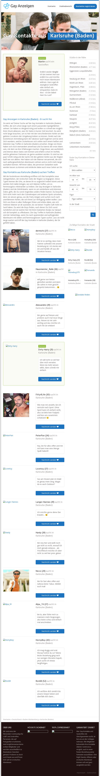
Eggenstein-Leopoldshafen (83, 73)
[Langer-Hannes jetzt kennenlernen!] (16, 511)
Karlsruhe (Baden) (44, 234)
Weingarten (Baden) (83, 91)
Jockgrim (83, 123)
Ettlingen (83, 63)
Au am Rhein (83, 107)
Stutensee (83, 111)
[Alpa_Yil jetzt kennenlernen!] (16, 614)
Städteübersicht (65, 6)
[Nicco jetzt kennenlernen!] (16, 581)
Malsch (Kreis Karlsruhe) (83, 137)
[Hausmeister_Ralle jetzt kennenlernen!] (16, 279)
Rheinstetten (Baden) (83, 67)
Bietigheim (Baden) (83, 131)
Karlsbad (83, 115)
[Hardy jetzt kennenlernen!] (16, 542)
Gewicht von (75, 185)
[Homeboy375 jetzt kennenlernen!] (74, 273)
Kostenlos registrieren (85, 6)
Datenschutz (91, 773)
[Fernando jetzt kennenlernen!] (91, 273)
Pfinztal (83, 103)
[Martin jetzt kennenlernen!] (19, 70)
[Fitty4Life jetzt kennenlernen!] (16, 405)
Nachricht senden (49, 104)
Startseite (51, 6)
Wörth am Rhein (83, 83)
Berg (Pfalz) (83, 127)
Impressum (81, 773)
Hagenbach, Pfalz (83, 87)
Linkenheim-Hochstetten (83, 149)
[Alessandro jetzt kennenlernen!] (16, 315)
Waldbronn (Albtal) (83, 99)
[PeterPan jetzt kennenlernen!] (16, 445)
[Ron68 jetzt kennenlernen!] (16, 691)
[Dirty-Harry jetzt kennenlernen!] (19, 355)
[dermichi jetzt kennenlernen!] (16, 240)
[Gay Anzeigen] (18, 6)
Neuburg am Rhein (83, 79)
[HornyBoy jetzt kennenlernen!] (16, 649)
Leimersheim (83, 143)
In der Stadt (74, 204)
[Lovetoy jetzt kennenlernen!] (16, 478)
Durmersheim (83, 95)
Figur (72, 194)
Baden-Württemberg (31, 719)
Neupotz (83, 119)
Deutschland (16, 719)
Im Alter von (75, 175)
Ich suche (73, 166)
